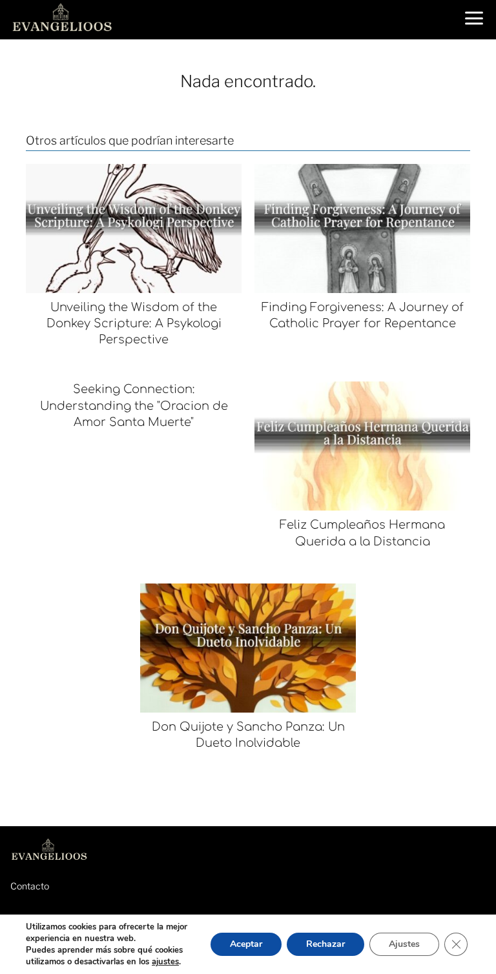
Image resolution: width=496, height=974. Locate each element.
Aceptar (246, 944)
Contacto (29, 885)
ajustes (165, 962)
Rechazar (325, 944)
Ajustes (404, 944)
